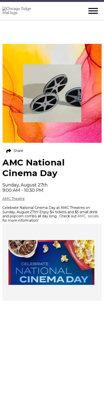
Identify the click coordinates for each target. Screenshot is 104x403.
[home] (39, 11)
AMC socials (89, 216)
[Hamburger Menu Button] (93, 10)
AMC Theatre (13, 199)
